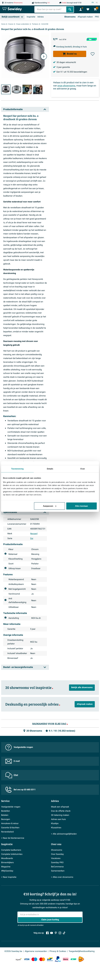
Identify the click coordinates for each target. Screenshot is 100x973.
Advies (40, 16)
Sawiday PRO (57, 862)
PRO (97, 16)
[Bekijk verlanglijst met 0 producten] (88, 9)
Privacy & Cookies (57, 951)
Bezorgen (5, 819)
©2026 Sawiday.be (13, 951)
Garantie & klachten (10, 827)
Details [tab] (50, 469)
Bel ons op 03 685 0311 (25, 789)
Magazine (5, 866)
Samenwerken (57, 870)
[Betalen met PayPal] (58, 959)
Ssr (31, 538)
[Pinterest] (55, 932)
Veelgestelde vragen (23, 747)
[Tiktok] (64, 932)
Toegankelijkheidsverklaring (82, 951)
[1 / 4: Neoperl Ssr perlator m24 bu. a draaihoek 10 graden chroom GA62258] (6, 89)
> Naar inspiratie (8, 877)
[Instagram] (59, 932)
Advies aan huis (58, 819)
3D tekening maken (60, 815)
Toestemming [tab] (17, 469)
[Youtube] (51, 932)
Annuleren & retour (9, 823)
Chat (16, 775)
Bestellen (5, 811)
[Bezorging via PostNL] (81, 959)
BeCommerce (57, 866)
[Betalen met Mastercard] (42, 959)
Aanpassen (48, 506)
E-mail (17, 761)
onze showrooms (66, 85)
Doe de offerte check (60, 811)
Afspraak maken (85, 16)
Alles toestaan (81, 506)
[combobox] (50, 9)
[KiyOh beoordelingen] (19, 959)
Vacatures (55, 858)
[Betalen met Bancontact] (50, 959)
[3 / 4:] (27, 89)
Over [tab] (82, 469)
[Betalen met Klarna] (65, 959)
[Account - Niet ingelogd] (80, 9)
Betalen (4, 815)
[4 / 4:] (38, 89)
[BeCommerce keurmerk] (73, 959)
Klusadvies (56, 827)
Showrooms (70, 16)
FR (93, 2)
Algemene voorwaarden (36, 951)
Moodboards (7, 858)
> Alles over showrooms (62, 877)
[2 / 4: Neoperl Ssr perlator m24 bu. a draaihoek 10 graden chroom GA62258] (16, 89)
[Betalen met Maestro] (34, 959)
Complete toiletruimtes (11, 854)
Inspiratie (31, 16)
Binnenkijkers (7, 862)
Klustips (54, 823)
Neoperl (34, 533)
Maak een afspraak (60, 806)
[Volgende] (44, 56)
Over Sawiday (57, 854)
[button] (92, 54)
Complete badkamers (11, 850)
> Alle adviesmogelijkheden (64, 833)
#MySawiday (7, 870)
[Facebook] (47, 932)
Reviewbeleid (7, 831)
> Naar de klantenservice (12, 838)
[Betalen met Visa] (26, 959)
